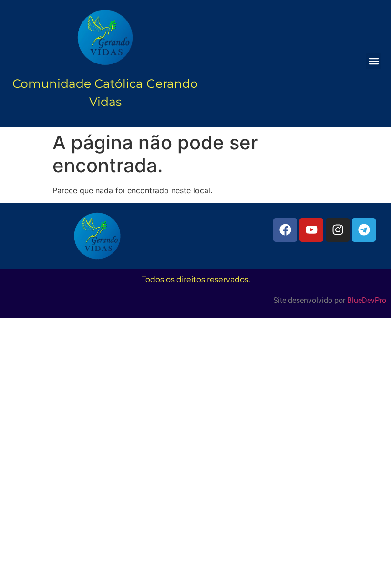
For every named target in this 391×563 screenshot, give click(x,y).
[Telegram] (364, 230)
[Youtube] (311, 230)
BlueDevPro (366, 300)
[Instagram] (338, 230)
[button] (373, 61)
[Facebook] (285, 230)
